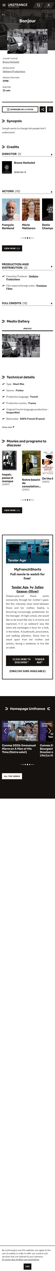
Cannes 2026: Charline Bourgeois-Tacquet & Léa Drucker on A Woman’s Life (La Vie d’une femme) (33, 750)
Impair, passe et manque (7, 478)
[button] (36, 338)
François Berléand (8, 226)
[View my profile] (48, 5)
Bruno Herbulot (11, 61)
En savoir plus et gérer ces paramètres (20, 1259)
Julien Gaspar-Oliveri (30, 589)
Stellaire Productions (14, 71)
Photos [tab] (27, 328)
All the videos (12, 776)
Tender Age (19, 587)
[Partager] (43, 109)
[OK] (27, 1266)
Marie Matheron (28, 226)
